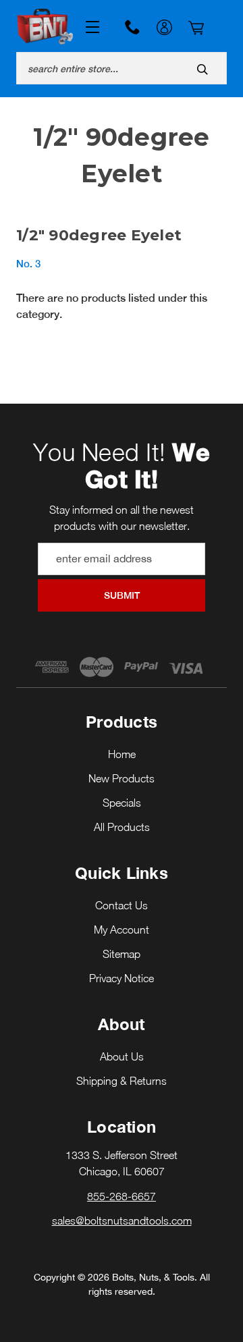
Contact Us (121, 905)
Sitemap (121, 954)
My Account (164, 29)
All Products (122, 827)
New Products (121, 778)
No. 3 (28, 263)
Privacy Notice (121, 978)
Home (122, 754)
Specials (122, 803)
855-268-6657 (132, 27)
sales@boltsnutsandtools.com (122, 1220)
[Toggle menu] (89, 27)
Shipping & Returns (121, 1081)
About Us (122, 1056)
